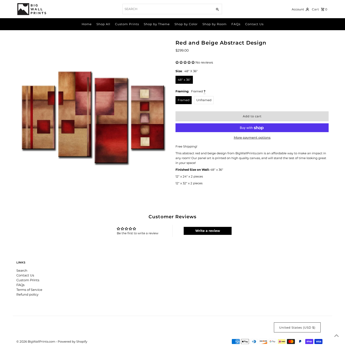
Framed (183, 100)
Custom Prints (127, 24)
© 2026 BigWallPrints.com (36, 341)
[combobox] (167, 9)
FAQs (235, 24)
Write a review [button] (207, 231)
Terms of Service (29, 290)
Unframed (203, 100)
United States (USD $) (297, 327)
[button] (185, 62)
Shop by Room (214, 24)
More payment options (252, 138)
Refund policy (27, 294)
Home (87, 24)
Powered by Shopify (72, 341)
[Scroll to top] (336, 335)
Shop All (103, 24)
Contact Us (254, 24)
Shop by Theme (157, 24)
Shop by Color (186, 24)
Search (21, 270)
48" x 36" (184, 80)
